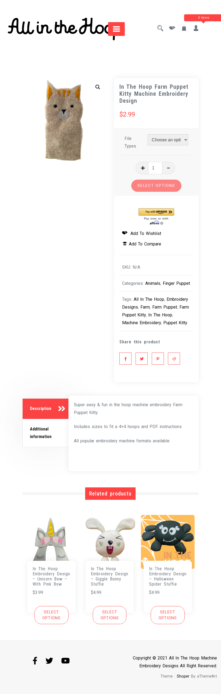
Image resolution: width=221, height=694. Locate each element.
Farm (145, 307)
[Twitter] (142, 359)
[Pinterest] (158, 359)
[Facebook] (125, 359)
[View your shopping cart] (184, 28)
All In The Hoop (149, 299)
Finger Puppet (176, 283)
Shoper (183, 676)
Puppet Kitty (175, 322)
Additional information (40, 432)
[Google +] (174, 359)
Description (40, 408)
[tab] (46, 409)
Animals (152, 283)
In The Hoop (160, 314)
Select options (156, 185)
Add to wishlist (145, 233)
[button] (98, 87)
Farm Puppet (164, 307)
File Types (130, 142)
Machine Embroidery (141, 322)
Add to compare (145, 244)
